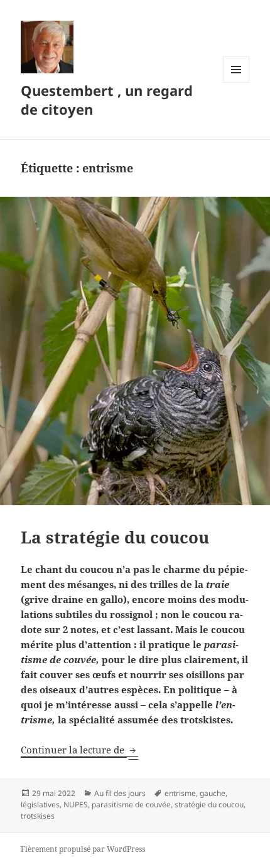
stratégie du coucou (209, 804)
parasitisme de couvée (131, 804)
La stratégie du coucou (115, 537)
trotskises (38, 815)
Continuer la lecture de (79, 749)
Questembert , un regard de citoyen (107, 99)
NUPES (75, 804)
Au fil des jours (120, 793)
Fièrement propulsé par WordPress (83, 849)
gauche (212, 793)
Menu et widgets (236, 82)
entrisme (180, 793)
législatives (40, 804)
